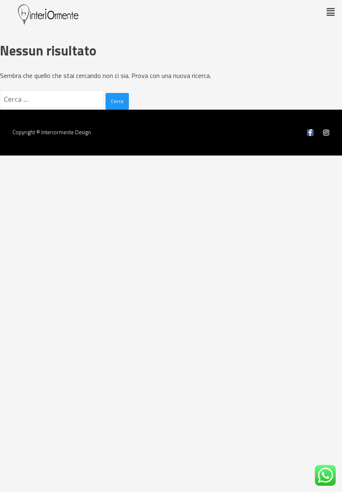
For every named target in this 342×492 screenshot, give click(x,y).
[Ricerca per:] (53, 99)
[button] (331, 12)
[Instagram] (326, 132)
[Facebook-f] (310, 132)
